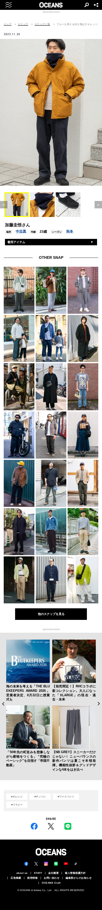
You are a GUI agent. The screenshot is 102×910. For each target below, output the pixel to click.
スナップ (23, 24)
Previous (3, 704)
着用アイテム (16, 242)
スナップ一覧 (42, 24)
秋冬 (69, 231)
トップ (7, 24)
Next (99, 704)
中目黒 (21, 231)
